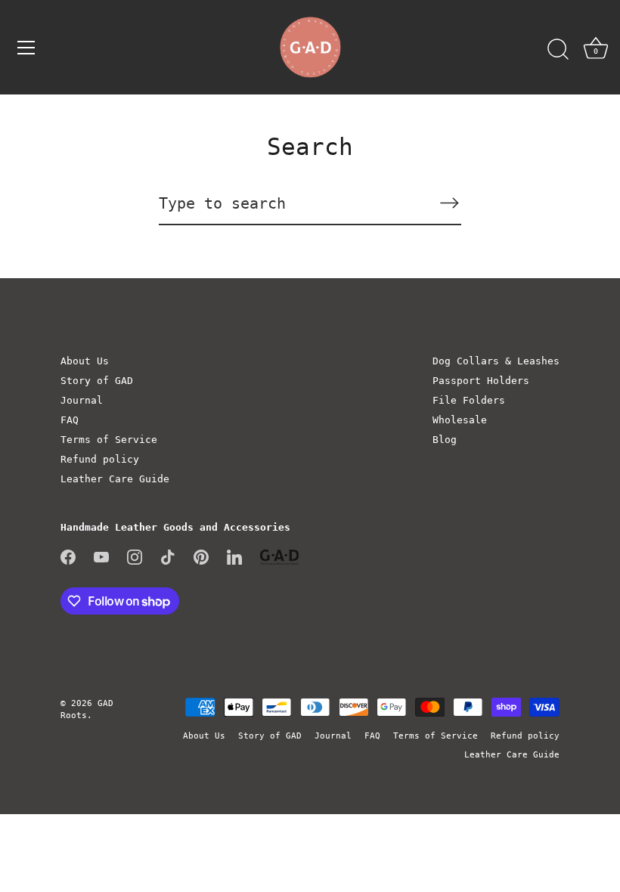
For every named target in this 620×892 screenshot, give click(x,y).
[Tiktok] (167, 556)
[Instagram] (134, 556)
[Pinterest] (201, 556)
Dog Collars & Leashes (496, 361)
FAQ (69, 420)
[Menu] (26, 47)
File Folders (468, 400)
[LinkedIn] (234, 556)
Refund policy (99, 459)
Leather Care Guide (114, 479)
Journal (81, 400)
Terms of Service (108, 439)
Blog (444, 439)
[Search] (558, 50)
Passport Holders (480, 380)
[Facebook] (68, 556)
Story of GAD (96, 380)
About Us (84, 361)
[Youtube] (101, 556)
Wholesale (459, 420)
